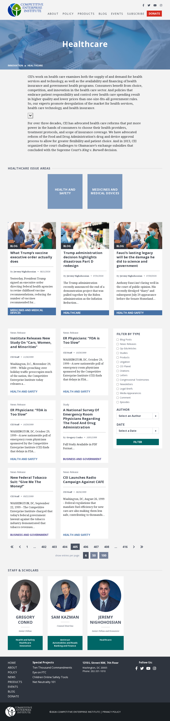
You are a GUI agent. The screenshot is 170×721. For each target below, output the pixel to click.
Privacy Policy (111, 711)
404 (64, 547)
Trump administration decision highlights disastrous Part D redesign (82, 259)
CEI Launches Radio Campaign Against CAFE (83, 479)
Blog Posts (126, 339)
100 (103, 555)
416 (125, 547)
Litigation (125, 361)
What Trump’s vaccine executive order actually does (31, 257)
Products (124, 357)
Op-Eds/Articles (128, 348)
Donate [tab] (154, 13)
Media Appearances (130, 393)
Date (121, 424)
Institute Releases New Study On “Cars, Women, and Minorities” (30, 342)
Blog (103, 13)
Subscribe (135, 13)
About (12, 667)
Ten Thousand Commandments (52, 667)
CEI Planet (125, 366)
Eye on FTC (39, 672)
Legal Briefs (126, 388)
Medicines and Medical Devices (26, 311)
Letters (124, 375)
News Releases (128, 344)
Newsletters (126, 384)
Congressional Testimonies (134, 379)
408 (106, 547)
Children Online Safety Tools (50, 677)
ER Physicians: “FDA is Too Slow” (81, 340)
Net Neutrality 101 (44, 682)
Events (117, 13)
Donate (13, 696)
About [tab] (53, 13)
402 (43, 547)
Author (123, 410)
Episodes (124, 402)
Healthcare (72, 313)
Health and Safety (130, 313)
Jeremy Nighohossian (25, 271)
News (11, 677)
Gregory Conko (75, 437)
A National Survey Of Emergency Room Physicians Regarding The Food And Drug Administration (81, 418)
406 (85, 547)
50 (94, 555)
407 (96, 547)
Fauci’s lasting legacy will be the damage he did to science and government (136, 259)
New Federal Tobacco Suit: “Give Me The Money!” (28, 481)
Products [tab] (86, 13)
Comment (125, 397)
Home (12, 663)
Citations (124, 370)
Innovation (15, 65)
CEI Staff (14, 357)
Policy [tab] (68, 13)
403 (54, 547)
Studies (124, 352)
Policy (12, 672)
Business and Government (82, 459)
